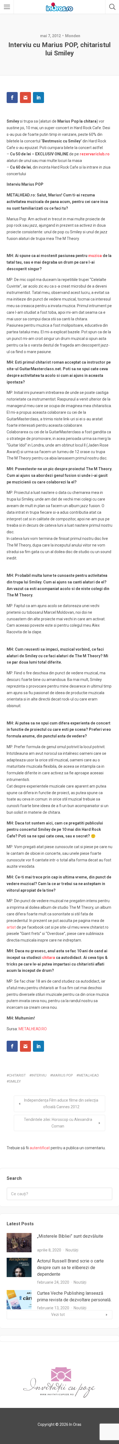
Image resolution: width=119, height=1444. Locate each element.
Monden (72, 36)
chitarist (17, 1075)
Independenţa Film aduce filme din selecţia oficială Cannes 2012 (61, 1103)
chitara (48, 957)
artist (11, 927)
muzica (95, 255)
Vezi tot (58, 1314)
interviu (39, 1075)
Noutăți (72, 1250)
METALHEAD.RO (33, 1029)
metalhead (89, 1075)
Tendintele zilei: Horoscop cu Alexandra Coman (58, 1122)
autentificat (40, 1148)
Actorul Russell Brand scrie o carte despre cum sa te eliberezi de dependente (70, 1267)
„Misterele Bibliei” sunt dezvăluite (70, 1236)
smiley (15, 1081)
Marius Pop (62, 1075)
